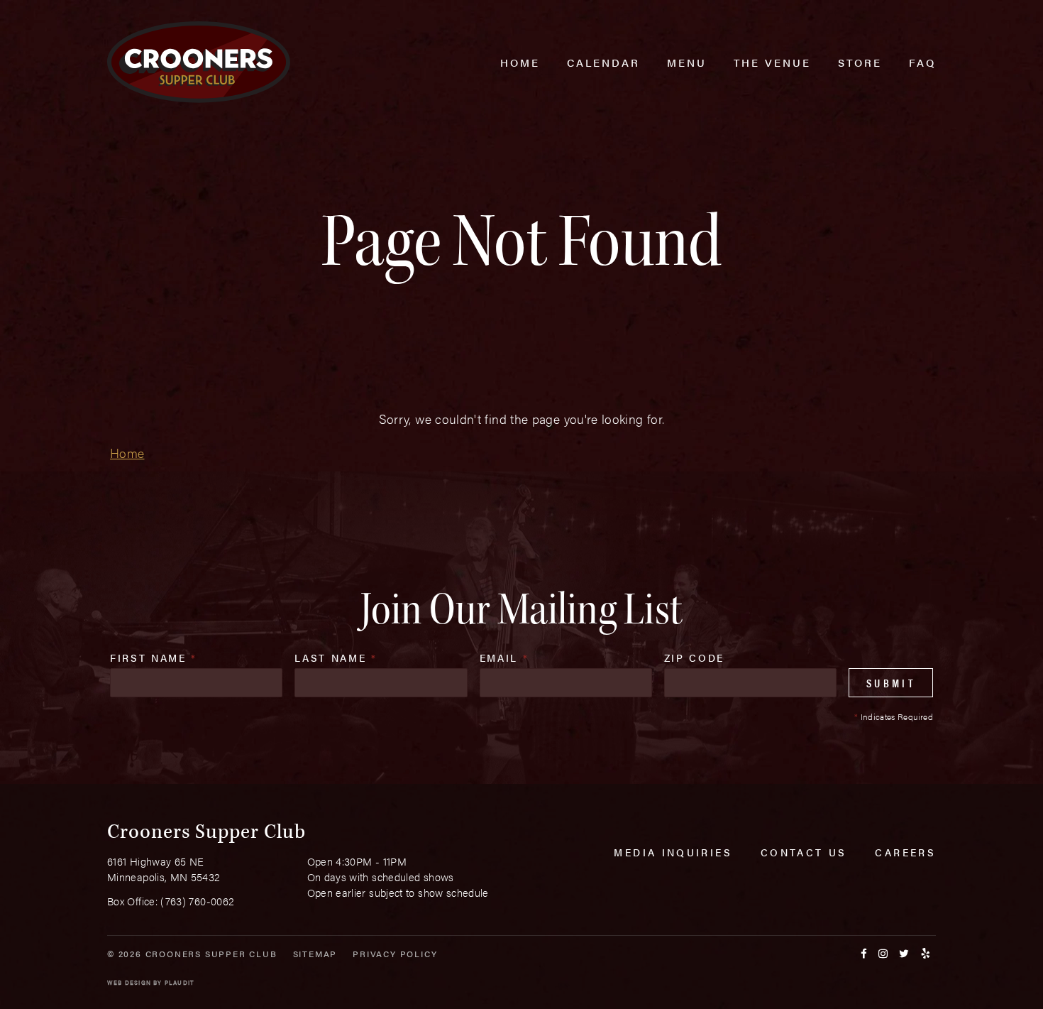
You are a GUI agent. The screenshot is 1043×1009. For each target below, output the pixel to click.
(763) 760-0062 (197, 900)
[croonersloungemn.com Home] (198, 62)
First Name (153, 657)
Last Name (335, 657)
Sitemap (315, 953)
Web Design (129, 982)
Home (127, 453)
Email (504, 657)
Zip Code (694, 657)
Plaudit (179, 982)
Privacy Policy (395, 953)
